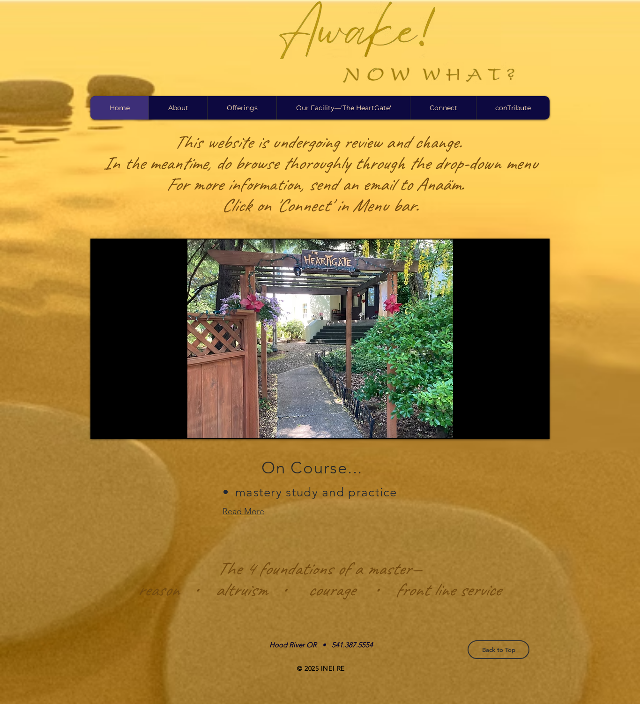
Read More (243, 511)
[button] (178, 108)
